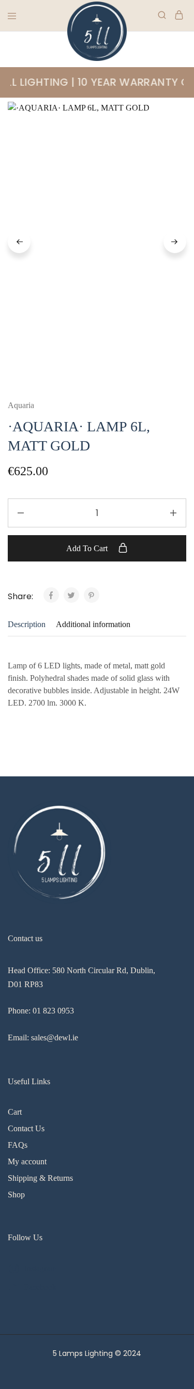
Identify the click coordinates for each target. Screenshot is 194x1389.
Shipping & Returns (40, 1178)
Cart (15, 1111)
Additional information (93, 624)
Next (174, 241)
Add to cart (88, 548)
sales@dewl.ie (54, 1037)
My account (27, 1161)
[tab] (29, 624)
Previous (19, 241)
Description (27, 624)
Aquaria (21, 405)
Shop (16, 1194)
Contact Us (26, 1128)
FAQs (17, 1145)
